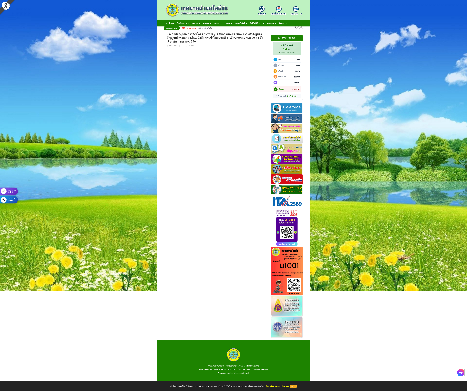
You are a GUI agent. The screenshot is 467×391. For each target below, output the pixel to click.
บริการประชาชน (268, 23)
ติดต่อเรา (282, 23)
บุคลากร (195, 23)
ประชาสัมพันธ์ (240, 23)
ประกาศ (216, 23)
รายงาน (227, 23)
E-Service (254, 23)
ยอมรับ (293, 386)
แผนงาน (206, 23)
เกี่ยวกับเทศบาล (182, 23)
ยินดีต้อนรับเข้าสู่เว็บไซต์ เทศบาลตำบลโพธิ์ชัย (212, 28)
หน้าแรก (170, 23)
